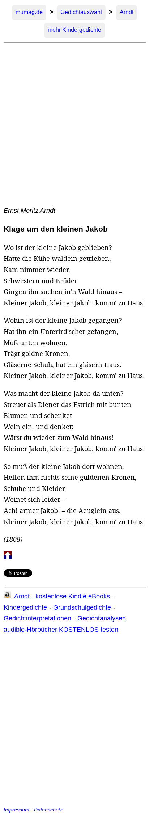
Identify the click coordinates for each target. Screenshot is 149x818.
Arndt (126, 12)
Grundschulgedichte (82, 607)
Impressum (16, 810)
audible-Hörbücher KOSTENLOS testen (61, 629)
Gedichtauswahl (81, 12)
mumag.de (29, 12)
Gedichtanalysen (101, 618)
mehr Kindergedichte (74, 30)
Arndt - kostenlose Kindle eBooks (62, 596)
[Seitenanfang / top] (8, 557)
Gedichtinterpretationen (37, 618)
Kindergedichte (25, 607)
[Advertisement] (74, 124)
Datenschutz (48, 810)
